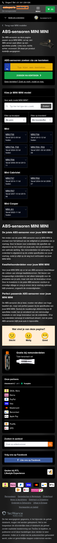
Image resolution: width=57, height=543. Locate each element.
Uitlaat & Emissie (40, 502)
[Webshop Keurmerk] (37, 490)
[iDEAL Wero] (5, 485)
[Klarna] (13, 485)
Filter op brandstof (38, 115)
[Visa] (28, 485)
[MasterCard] (36, 485)
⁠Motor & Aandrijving (18, 499)
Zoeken (46, 106)
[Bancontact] (44, 485)
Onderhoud (47, 496)
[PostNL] (18, 490)
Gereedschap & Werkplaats (29, 496)
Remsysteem (10, 496)
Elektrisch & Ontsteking (38, 499)
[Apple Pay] (52, 485)
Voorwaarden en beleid (28, 507)
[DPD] (26, 490)
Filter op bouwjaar (11, 115)
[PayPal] (21, 485)
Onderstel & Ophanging (21, 502)
